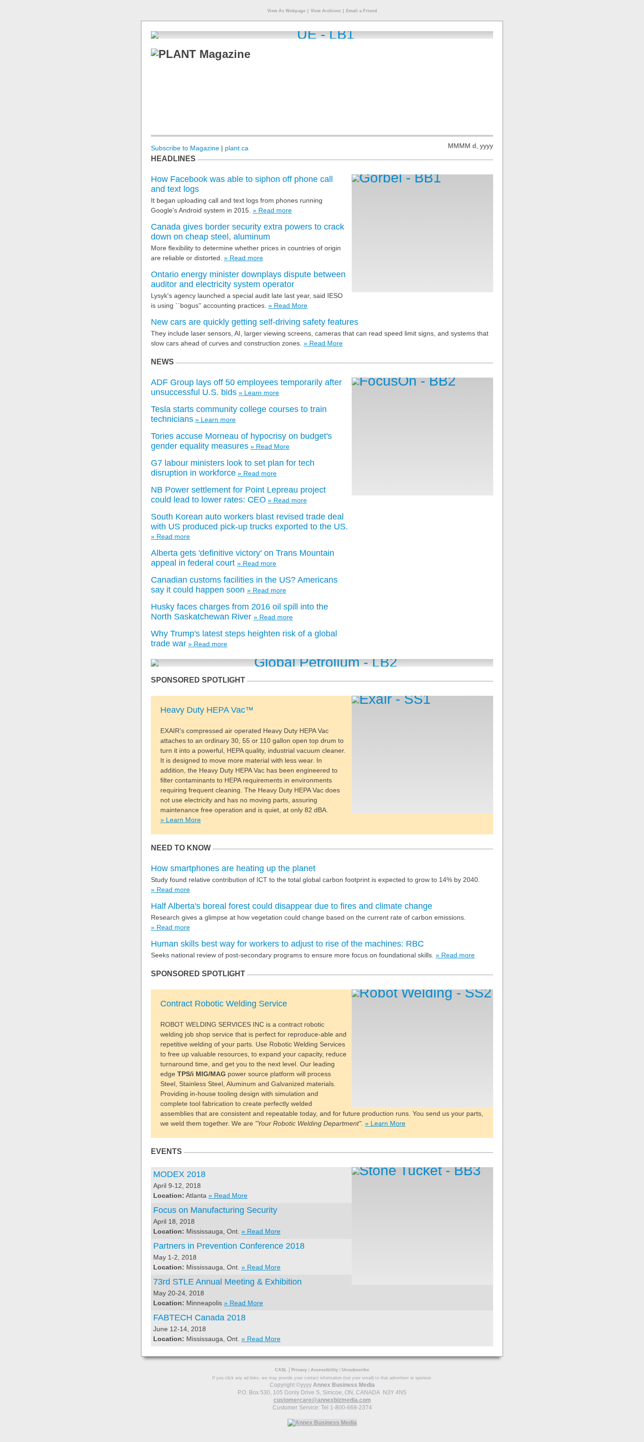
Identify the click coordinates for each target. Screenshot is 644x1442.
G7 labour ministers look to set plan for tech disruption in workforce (232, 468)
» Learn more (259, 392)
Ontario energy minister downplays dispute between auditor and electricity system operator (248, 279)
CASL (281, 1370)
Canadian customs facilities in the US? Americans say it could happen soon (244, 584)
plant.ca (236, 148)
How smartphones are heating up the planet (233, 868)
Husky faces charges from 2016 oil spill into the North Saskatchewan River (239, 611)
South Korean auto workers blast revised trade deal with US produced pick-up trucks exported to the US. (249, 521)
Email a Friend (361, 10)
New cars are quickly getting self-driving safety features (254, 322)
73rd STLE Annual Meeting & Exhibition (227, 1281)
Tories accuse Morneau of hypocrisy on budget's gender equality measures (241, 441)
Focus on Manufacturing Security (215, 1210)
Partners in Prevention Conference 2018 (229, 1246)
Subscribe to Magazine (185, 148)
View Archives (326, 10)
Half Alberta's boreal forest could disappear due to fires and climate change (291, 906)
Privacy (299, 1370)
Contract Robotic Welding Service (223, 1003)
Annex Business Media (344, 1385)
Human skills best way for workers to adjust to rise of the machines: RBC (287, 943)
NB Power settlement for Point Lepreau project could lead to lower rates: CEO (238, 494)
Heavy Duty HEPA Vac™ (207, 710)
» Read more (272, 210)
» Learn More (180, 820)
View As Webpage (286, 10)
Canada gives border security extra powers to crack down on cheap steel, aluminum (247, 231)
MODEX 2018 (179, 1174)
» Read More (287, 305)
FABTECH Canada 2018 (199, 1317)
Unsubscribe (355, 1370)
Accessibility (324, 1370)
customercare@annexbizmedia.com (322, 1400)
